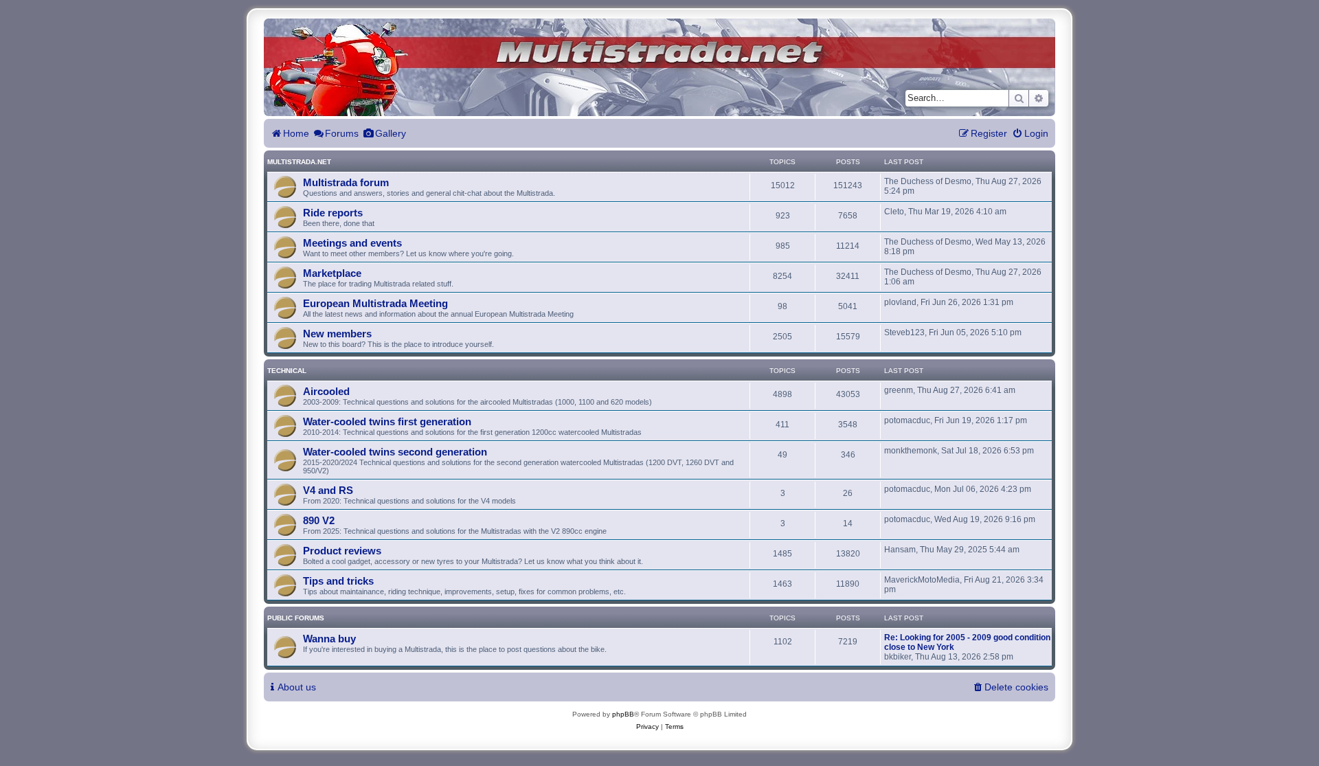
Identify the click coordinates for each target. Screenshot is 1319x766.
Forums (342, 133)
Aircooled (326, 391)
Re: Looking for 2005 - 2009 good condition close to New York (967, 642)
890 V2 (319, 520)
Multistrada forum (346, 182)
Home (296, 133)
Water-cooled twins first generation (387, 421)
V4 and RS (328, 490)
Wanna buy (329, 638)
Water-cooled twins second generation (395, 452)
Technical (286, 370)
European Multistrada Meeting (375, 303)
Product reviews (342, 550)
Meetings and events (352, 243)
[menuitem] (1030, 133)
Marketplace (332, 273)
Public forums (295, 618)
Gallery (390, 133)
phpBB (623, 714)
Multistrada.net (299, 162)
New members (337, 333)
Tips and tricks (338, 581)
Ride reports (333, 212)
